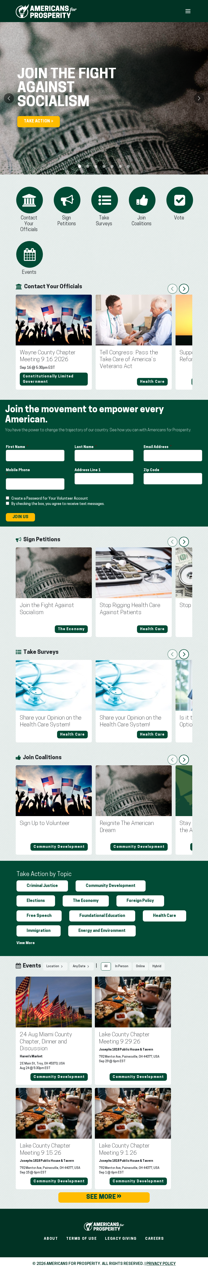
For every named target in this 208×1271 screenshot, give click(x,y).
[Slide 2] (95, 166)
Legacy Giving (121, 1239)
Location (53, 966)
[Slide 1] (87, 166)
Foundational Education (102, 916)
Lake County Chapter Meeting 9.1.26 (124, 1149)
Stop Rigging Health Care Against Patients (130, 609)
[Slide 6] (128, 166)
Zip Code (152, 470)
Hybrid (156, 966)
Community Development (110, 886)
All (106, 966)
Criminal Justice (42, 886)
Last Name (84, 447)
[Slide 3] (104, 166)
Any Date (79, 966)
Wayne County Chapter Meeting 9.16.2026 (48, 356)
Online (140, 966)
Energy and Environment (102, 931)
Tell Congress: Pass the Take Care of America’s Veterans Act (129, 360)
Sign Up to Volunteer (45, 824)
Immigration (38, 931)
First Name (16, 447)
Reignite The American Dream (127, 827)
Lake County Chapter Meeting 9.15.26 (45, 1149)
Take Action (37, 121)
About (51, 1239)
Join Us (20, 517)
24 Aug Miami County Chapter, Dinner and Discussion (46, 1042)
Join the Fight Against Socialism (47, 609)
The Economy (86, 901)
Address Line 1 (88, 470)
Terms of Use (81, 1239)
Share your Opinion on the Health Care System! (50, 721)
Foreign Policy (140, 901)
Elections (36, 901)
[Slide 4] (112, 166)
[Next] (199, 98)
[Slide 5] (120, 166)
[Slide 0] (79, 166)
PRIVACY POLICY (161, 1264)
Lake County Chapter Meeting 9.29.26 (124, 1038)
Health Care (164, 916)
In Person (121, 966)
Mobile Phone (18, 470)
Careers (154, 1239)
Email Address (156, 447)
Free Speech (39, 916)
